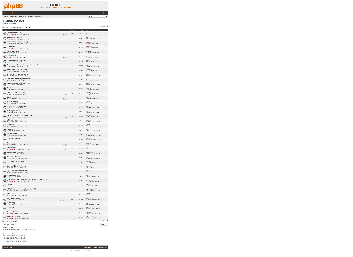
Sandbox (10, 88)
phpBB (88, 249)
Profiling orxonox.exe (14, 111)
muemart (13, 43)
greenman (12, 149)
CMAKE (9, 184)
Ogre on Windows (13, 198)
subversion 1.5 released (15, 152)
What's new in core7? (14, 37)
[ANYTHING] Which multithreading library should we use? (27, 180)
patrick (89, 203)
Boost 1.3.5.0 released (14, 157)
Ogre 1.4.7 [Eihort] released (16, 166)
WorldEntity (11, 203)
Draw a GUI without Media (16, 106)
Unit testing (11, 46)
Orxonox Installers (13, 212)
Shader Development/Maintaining (19, 83)
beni (88, 42)
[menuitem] (13, 13)
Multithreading (12, 147)
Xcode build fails (13, 51)
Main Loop (10, 193)
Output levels (11, 55)
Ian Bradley (77, 249)
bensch (89, 216)
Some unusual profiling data (17, 69)
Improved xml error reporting (17, 42)
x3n (12, 34)
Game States (11, 143)
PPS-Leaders (12, 23)
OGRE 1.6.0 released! (14, 138)
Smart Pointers (12, 97)
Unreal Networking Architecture (18, 74)
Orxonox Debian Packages (16, 60)
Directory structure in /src (16, 92)
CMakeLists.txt (12, 134)
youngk (11, 66)
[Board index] (13, 6)
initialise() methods (14, 120)
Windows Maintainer (14, 216)
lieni (88, 83)
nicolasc (11, 153)
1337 (12, 71)
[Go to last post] (90, 33)
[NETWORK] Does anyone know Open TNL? (22, 189)
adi (9, 61)
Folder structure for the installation (19, 115)
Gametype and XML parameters (18, 78)
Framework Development (13, 21)
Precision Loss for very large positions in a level (23, 65)
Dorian (10, 190)
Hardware (10, 207)
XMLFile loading (12, 101)
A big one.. (11, 124)
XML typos (10, 129)
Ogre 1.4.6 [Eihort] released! (17, 170)
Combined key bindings (15, 161)
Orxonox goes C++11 (14, 32)
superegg (11, 186)
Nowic (89, 212)
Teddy (10, 52)
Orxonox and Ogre (13, 175)
